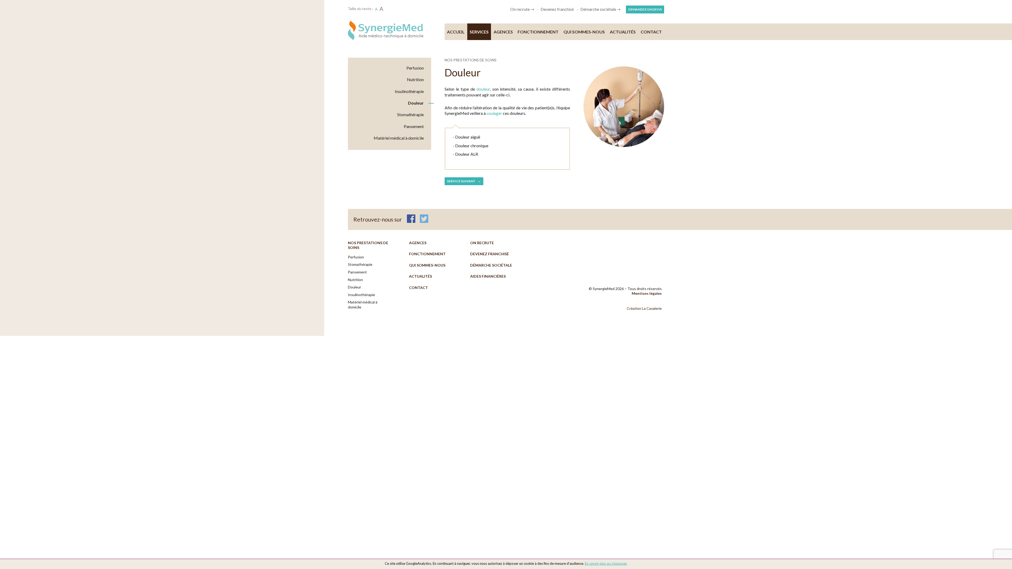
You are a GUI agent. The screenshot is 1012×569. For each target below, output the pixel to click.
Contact (651, 31)
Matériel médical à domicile (399, 137)
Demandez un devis (645, 9)
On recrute (482, 243)
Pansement (414, 126)
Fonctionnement (538, 31)
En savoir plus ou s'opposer (605, 563)
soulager (494, 113)
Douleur (416, 102)
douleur (483, 88)
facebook (411, 218)
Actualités (623, 31)
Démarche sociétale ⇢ (600, 9)
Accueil (456, 31)
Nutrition (415, 79)
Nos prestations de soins (368, 245)
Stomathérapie (410, 114)
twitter (424, 218)
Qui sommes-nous (584, 31)
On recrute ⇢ (522, 9)
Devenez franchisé (557, 9)
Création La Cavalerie (644, 308)
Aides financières (488, 276)
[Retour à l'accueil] (389, 30)
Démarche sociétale (491, 265)
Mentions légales (647, 293)
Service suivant (461, 181)
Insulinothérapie (409, 91)
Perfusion (415, 67)
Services (479, 31)
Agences (503, 31)
